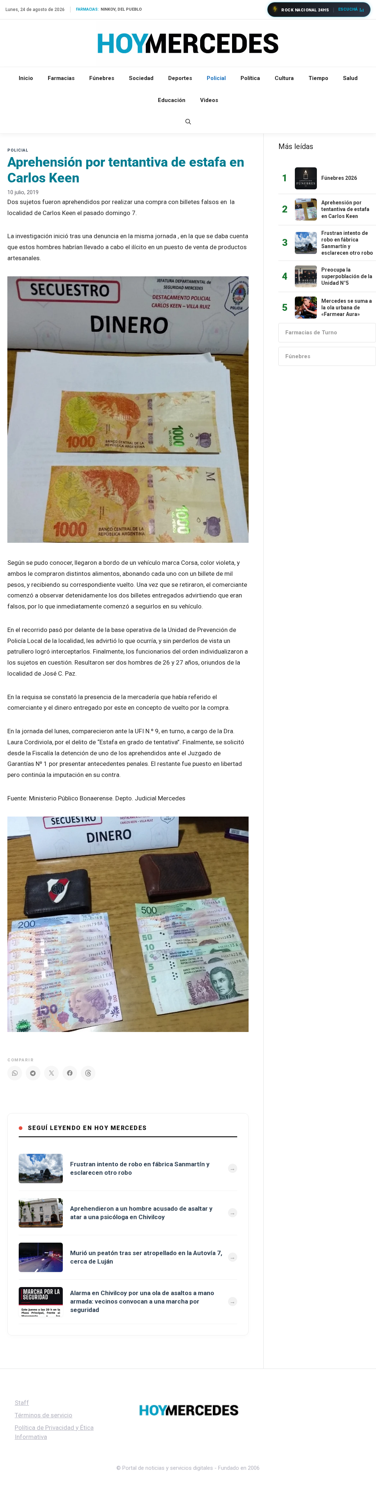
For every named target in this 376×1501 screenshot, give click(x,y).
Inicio (26, 78)
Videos (209, 100)
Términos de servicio (43, 1415)
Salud (350, 78)
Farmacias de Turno (311, 332)
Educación (171, 100)
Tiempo (318, 78)
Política (250, 78)
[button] (188, 122)
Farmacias (61, 78)
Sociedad (141, 78)
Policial (216, 78)
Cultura (284, 78)
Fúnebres (101, 78)
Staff (22, 1402)
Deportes (180, 78)
